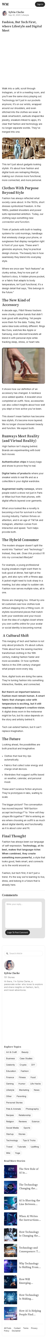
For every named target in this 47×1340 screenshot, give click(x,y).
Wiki (8, 1153)
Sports (27, 1127)
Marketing (24, 1090)
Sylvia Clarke (16, 12)
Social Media (12, 1127)
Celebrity (10, 1064)
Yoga (17, 1153)
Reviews (23, 1121)
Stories (21, 1134)
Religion (10, 1121)
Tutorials (21, 1146)
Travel (9, 1146)
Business (10, 1058)
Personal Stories (14, 1102)
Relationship (25, 1115)
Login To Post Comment (17, 932)
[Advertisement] (23, 60)
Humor (21, 1083)
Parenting (21, 1096)
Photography (32, 1109)
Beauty (25, 1052)
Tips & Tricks (29, 1140)
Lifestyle (25, 15)
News (36, 1090)
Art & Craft (11, 1052)
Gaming (10, 1083)
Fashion (25, 1071)
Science (35, 1121)
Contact (17, 1328)
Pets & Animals (13, 1109)
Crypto (23, 1064)
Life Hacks (35, 1083)
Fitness (22, 1077)
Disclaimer (16, 1331)
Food (33, 1077)
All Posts (7, 1328)
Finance (10, 1077)
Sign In (40, 4)
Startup (10, 1134)
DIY (33, 1064)
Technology (12, 1140)
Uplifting (35, 1146)
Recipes (10, 1115)
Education (11, 1071)
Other (9, 1096)
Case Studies (26, 1058)
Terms (25, 1328)
